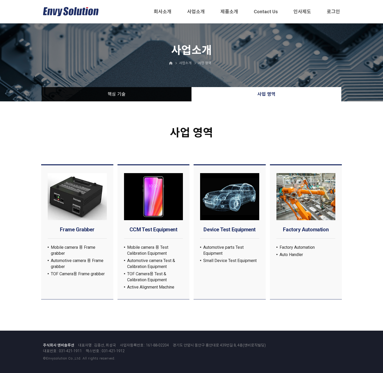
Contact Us (266, 11)
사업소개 (196, 11)
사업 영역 (266, 94)
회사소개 (162, 11)
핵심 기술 (117, 94)
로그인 (333, 11)
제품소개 (229, 11)
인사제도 (302, 11)
